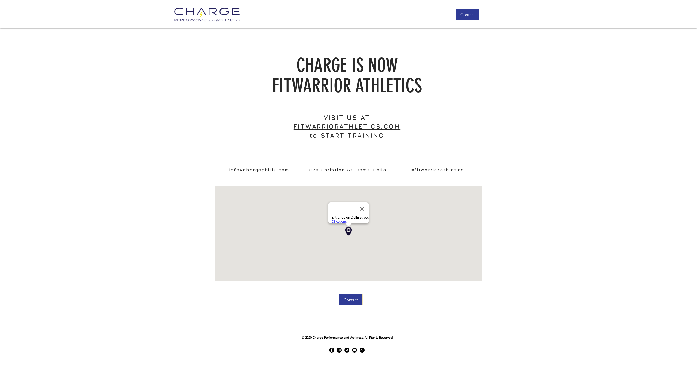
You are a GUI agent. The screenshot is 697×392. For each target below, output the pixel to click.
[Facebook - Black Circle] (331, 350)
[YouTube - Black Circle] (354, 350)
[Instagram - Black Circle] (339, 350)
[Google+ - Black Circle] (362, 350)
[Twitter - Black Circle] (346, 350)
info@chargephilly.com (259, 169)
